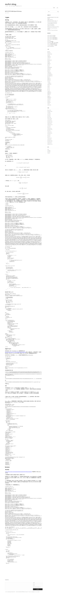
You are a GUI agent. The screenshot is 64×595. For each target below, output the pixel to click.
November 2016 (49, 141)
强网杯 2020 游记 (50, 19)
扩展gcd (48, 72)
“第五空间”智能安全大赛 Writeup (52, 23)
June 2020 (49, 113)
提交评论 (38, 589)
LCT (48, 95)
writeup (48, 104)
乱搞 (48, 62)
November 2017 (49, 133)
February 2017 (49, 138)
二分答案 (48, 83)
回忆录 (48, 102)
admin (48, 40)
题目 (48, 51)
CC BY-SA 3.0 (23, 591)
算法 (48, 55)
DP (47, 66)
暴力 (48, 64)
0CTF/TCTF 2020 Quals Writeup (52, 21)
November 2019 (49, 122)
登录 (48, 149)
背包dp (48, 69)
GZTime (48, 43)
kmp (48, 58)
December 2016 (49, 140)
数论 (48, 70)
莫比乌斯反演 (49, 75)
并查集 (48, 91)
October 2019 (49, 123)
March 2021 (49, 110)
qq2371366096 (49, 35)
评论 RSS (48, 151)
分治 (48, 81)
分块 (48, 85)
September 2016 (49, 144)
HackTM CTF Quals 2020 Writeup (52, 30)
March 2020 (49, 117)
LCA (48, 87)
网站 (34, 587)
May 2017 (48, 135)
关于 (57, 7)
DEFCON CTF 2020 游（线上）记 (52, 20)
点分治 (48, 98)
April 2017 (48, 136)
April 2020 (48, 116)
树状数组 (48, 97)
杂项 (48, 101)
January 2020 (49, 119)
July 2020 (48, 112)
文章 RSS (48, 150)
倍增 (48, 86)
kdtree (48, 100)
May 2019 (48, 127)
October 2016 (49, 142)
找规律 (48, 63)
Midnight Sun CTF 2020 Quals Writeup (53, 26)
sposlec (48, 46)
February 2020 (49, 118)
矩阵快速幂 (49, 67)
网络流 (48, 79)
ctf (47, 103)
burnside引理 (49, 74)
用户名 (48, 41)
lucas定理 (48, 73)
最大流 (48, 80)
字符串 (48, 57)
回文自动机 (49, 60)
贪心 (48, 89)
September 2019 (49, 124)
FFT (48, 90)
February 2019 (49, 128)
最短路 (48, 78)
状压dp (48, 68)
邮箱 (34, 584)
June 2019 (49, 125)
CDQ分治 (48, 84)
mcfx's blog (10, 4)
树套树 (48, 96)
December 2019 (49, 121)
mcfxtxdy (48, 45)
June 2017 (49, 134)
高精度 (48, 56)
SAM (48, 61)
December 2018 (49, 129)
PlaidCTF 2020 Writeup (50, 25)
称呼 (34, 582)
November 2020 (49, 111)
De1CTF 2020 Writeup (50, 24)
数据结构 (48, 92)
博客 (54, 7)
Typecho (48, 152)
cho (38, 591)
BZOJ (48, 52)
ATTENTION (49, 42)
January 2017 (49, 139)
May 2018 (48, 130)
